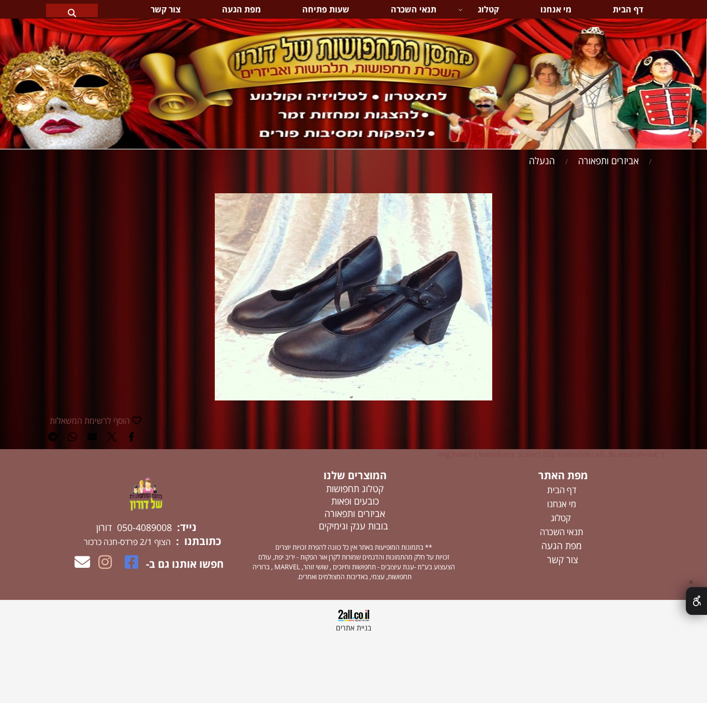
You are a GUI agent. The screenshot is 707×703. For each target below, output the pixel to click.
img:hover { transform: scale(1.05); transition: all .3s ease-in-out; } (550, 454)
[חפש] (72, 9)
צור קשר (166, 9)
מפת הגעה (241, 9)
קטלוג (488, 9)
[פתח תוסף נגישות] (696, 601)
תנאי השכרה (413, 9)
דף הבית (628, 9)
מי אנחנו (555, 9)
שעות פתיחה (325, 9)
